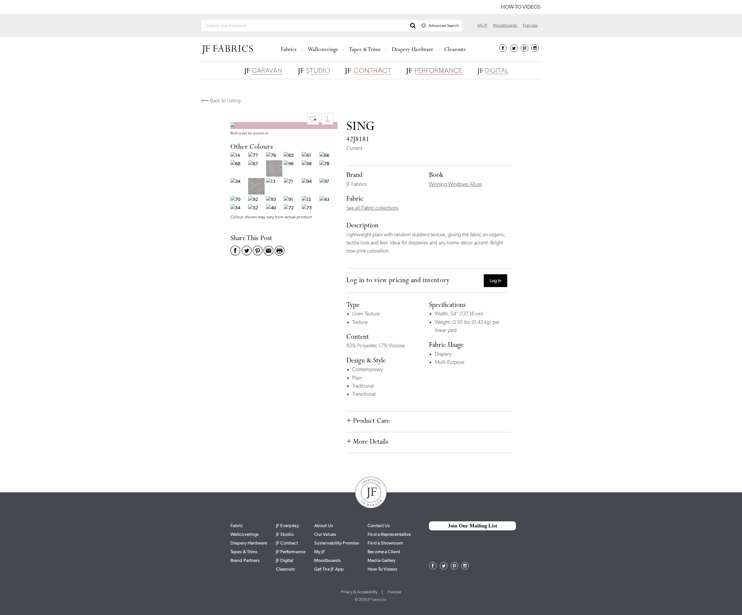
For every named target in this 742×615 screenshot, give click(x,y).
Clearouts (454, 50)
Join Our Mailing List (472, 526)
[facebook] (503, 50)
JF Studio (285, 534)
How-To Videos (521, 7)
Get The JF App (329, 569)
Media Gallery (382, 560)
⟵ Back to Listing (221, 100)
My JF (483, 25)
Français (530, 25)
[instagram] (535, 50)
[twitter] (514, 50)
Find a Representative (389, 534)
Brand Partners (245, 560)
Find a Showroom (385, 543)
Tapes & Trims (365, 50)
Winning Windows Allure (455, 184)
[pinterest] (524, 50)
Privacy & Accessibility (359, 592)
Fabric (236, 525)
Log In (495, 280)
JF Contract (287, 543)
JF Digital (285, 560)
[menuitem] (289, 49)
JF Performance (290, 551)
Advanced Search (443, 25)
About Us (323, 525)
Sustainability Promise (336, 543)
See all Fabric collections (372, 208)
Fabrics (289, 50)
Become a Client (384, 551)
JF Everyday (287, 525)
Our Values (325, 534)
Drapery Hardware (413, 50)
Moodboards (505, 25)
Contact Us (379, 525)
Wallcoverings (323, 50)
